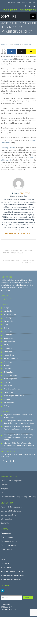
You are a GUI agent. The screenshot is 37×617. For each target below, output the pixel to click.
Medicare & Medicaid (11, 358)
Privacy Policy (6, 567)
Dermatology (8, 338)
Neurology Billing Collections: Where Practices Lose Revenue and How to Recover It (19, 428)
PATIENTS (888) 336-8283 (28, 10)
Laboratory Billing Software (11, 511)
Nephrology (8, 362)
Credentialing (8, 335)
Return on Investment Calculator (12, 571)
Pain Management (10, 379)
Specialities (5, 523)
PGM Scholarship (7, 549)
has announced (6, 59)
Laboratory (8, 352)
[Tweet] (21, 51)
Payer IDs (7, 382)
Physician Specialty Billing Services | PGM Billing (18, 497)
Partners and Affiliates (9, 545)
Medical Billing (9, 355)
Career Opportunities (9, 541)
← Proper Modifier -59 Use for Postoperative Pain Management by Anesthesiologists (17, 251)
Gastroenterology (10, 341)
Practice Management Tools (11, 579)
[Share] (11, 51)
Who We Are (11, 2)
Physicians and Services (12, 389)
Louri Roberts (16, 44)
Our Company (6, 533)
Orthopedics (8, 372)
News (3, 559)
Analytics (4, 489)
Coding (6, 328)
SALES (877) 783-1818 (10, 10)
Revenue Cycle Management (14, 396)
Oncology (7, 369)
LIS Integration (6, 519)
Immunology (8, 348)
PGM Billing (8, 385)
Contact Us (5, 563)
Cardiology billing (8, 148)
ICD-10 (6, 345)
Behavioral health (10, 314)
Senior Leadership (7, 537)
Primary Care (8, 392)
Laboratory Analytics (8, 515)
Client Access (32, 2)
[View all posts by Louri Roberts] (18, 183)
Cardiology (8, 318)
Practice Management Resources (13, 575)
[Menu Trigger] (33, 16)
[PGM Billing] (8, 16)
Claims (6, 325)
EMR (3, 493)
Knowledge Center (22, 2)
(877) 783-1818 (6, 299)
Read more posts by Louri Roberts (18, 233)
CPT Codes (8, 331)
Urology (6, 406)
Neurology (7, 365)
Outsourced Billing (10, 375)
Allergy (6, 308)
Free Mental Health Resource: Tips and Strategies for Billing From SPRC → (18, 261)
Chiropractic (8, 321)
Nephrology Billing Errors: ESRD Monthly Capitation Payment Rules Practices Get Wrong (18, 437)
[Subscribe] (31, 51)
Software (7, 399)
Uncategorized (27, 44)
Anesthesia (8, 311)
